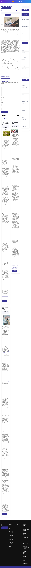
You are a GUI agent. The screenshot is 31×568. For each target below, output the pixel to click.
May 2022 (23, 75)
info (8, 381)
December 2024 (11, 532)
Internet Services (24, 103)
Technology (25, 559)
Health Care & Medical (24, 99)
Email (2, 102)
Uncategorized (23, 124)
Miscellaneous (25, 546)
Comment (3, 85)
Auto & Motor (23, 85)
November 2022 (11, 539)
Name (2, 97)
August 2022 (10, 543)
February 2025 (23, 52)
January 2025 (11, 531)
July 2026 (23, 45)
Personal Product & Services (25, 108)
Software (23, 117)
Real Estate (23, 112)
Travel (24, 560)
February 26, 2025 (6, 311)
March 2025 (23, 50)
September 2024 (24, 61)
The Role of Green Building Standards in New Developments (25, 37)
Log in (17, 524)
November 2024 (24, 57)
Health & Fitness (9, 6)
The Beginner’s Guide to (15, 265)
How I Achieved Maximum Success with (5, 123)
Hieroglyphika (4, 1)
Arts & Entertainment (24, 83)
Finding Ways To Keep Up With (5, 76)
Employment (23, 92)
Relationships (23, 115)
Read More (5, 301)
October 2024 (23, 59)
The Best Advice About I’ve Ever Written (5, 308)
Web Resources (24, 126)
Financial (23, 94)
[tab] (13, 1)
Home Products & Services (25, 101)
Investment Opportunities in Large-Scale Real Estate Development (25, 23)
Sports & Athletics (24, 119)
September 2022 (24, 68)
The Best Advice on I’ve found (5, 78)
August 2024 (10, 538)
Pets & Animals (23, 110)
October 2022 (23, 66)
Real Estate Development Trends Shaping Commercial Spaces (25, 32)
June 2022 (23, 73)
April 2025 (23, 48)
